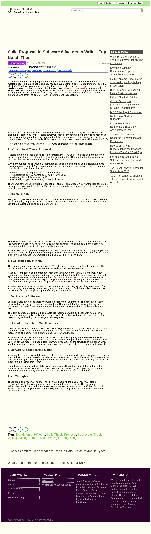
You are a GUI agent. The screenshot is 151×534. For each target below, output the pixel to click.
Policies (12, 493)
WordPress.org (16, 497)
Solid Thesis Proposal (61, 434)
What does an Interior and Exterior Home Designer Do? (46, 462)
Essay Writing (17, 63)
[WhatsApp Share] (26, 75)
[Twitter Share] (15, 75)
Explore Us (132, 3)
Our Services (110, 3)
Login (140, 3)
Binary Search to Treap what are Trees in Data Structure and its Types (57, 451)
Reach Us (47, 480)
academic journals (65, 277)
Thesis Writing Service (75, 88)
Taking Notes (27, 438)
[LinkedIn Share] (20, 75)
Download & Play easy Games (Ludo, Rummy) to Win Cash (40, 70)
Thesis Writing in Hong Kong (57, 438)
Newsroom (121, 3)
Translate (52, 66)
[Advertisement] (74, 30)
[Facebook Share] (10, 75)
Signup (101, 3)
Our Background (16, 488)
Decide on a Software (30, 434)
